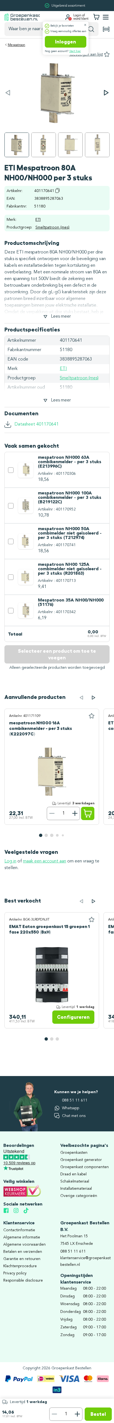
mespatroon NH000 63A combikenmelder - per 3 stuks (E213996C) (69, 462)
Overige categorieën (78, 1196)
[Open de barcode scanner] (106, 29)
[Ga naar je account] (67, 17)
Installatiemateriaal (76, 1189)
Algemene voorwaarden (24, 1244)
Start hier (75, 51)
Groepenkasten (73, 1153)
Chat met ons (74, 1116)
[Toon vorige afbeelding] (8, 93)
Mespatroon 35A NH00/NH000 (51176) (70, 602)
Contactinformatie (19, 1230)
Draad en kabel (73, 1174)
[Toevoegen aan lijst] (91, 716)
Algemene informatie (21, 1237)
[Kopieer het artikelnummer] (57, 190)
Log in (10, 861)
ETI (38, 220)
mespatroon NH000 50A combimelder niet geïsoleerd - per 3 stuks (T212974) (70, 533)
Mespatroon (16, 45)
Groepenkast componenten (84, 1167)
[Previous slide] (81, 697)
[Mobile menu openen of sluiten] (106, 17)
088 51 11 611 (74, 1100)
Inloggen (65, 41)
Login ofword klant (81, 17)
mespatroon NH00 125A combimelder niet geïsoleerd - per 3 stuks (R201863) (70, 569)
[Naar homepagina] (22, 17)
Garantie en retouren (21, 1259)
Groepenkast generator (81, 1160)
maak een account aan (44, 861)
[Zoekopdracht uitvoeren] (91, 29)
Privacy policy (15, 1273)
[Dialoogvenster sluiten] (85, 25)
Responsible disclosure (23, 1280)
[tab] (40, 835)
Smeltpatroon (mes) (52, 227)
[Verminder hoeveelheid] (54, 1414)
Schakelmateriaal (74, 1181)
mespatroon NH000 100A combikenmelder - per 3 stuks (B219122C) (69, 497)
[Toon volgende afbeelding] (106, 93)
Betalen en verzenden (22, 1252)
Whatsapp (70, 1108)
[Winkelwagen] (96, 17)
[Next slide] (93, 697)
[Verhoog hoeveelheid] (77, 1414)
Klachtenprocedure (20, 1266)
